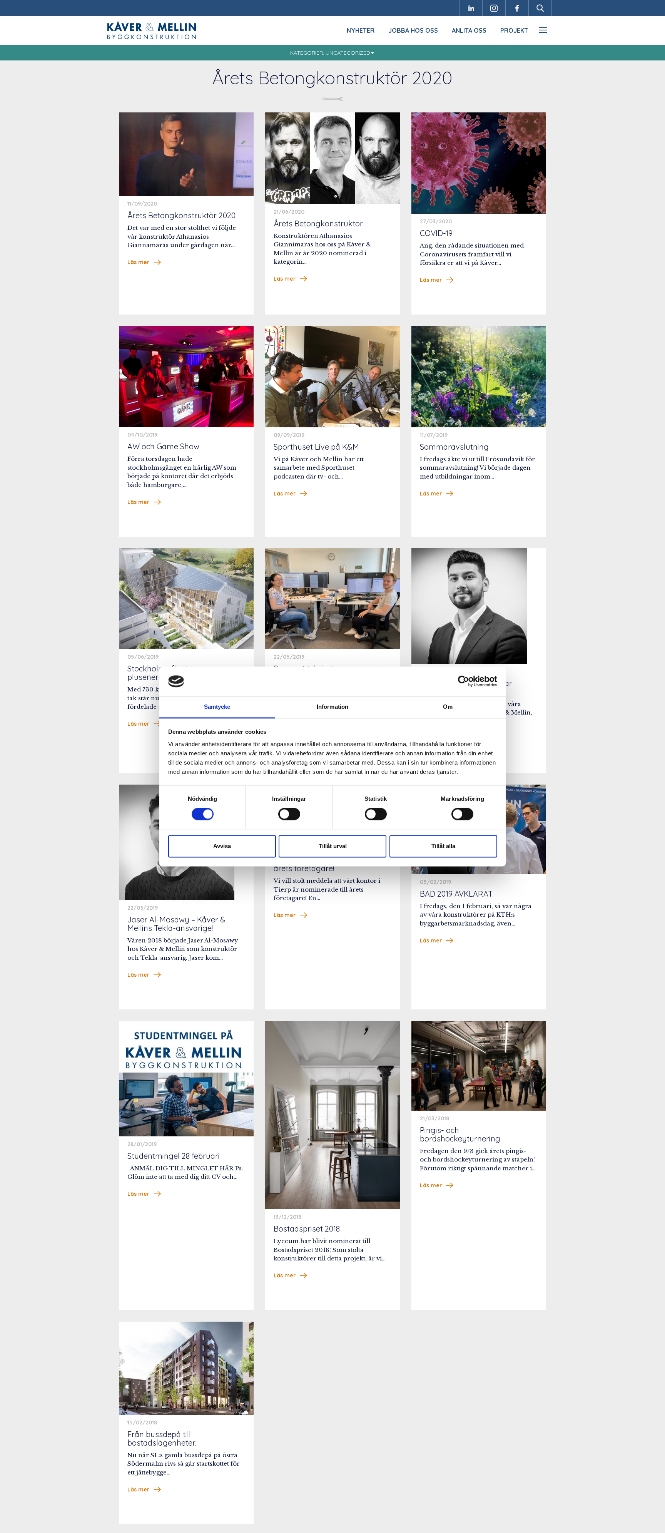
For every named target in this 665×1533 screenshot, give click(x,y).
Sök (540, 8)
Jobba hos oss (413, 30)
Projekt (514, 30)
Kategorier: (330, 52)
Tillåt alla (443, 846)
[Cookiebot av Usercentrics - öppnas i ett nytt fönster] (463, 681)
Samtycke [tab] (217, 706)
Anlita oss (469, 30)
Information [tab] (332, 706)
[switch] (289, 814)
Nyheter (360, 30)
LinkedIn (471, 8)
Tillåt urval (333, 846)
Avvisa (222, 846)
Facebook (517, 8)
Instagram (494, 8)
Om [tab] (448, 706)
